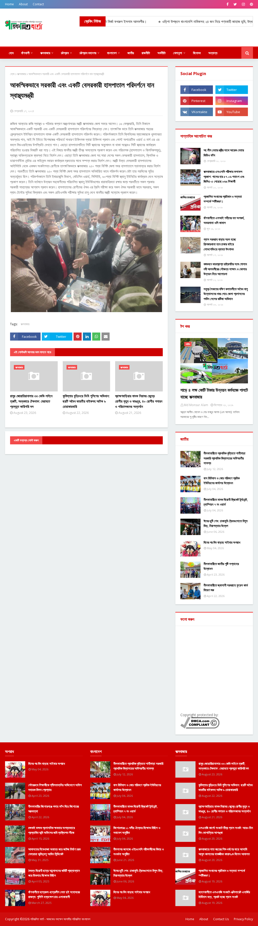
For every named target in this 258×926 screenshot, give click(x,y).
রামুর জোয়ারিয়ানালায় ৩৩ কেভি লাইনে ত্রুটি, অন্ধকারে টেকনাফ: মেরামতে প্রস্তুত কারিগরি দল (31, 401)
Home (9, 4)
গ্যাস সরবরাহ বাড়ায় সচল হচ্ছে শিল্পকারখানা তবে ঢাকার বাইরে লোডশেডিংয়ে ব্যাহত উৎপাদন (220, 244)
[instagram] (243, 4)
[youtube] (231, 112)
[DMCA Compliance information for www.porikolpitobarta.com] (199, 727)
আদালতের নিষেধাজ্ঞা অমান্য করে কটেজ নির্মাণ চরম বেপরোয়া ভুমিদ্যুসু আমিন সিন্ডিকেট (54, 851)
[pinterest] (251, 4)
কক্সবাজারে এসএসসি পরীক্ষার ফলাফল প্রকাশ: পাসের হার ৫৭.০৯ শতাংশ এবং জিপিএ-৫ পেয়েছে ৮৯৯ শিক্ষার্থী (224, 176)
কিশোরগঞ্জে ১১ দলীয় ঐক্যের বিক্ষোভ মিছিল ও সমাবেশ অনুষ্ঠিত (136, 830)
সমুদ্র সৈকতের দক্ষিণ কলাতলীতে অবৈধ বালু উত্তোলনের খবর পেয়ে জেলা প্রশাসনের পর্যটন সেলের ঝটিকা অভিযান (226, 294)
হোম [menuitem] (11, 53)
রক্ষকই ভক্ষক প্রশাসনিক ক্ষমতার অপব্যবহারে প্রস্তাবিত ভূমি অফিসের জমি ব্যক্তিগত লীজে (51, 830)
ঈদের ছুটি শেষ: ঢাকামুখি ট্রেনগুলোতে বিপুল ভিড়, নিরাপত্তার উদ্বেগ (226, 523)
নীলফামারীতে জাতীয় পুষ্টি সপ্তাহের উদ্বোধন (221, 566)
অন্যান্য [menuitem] (212, 53)
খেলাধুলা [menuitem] (177, 53)
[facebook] (227, 4)
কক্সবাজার (21, 74)
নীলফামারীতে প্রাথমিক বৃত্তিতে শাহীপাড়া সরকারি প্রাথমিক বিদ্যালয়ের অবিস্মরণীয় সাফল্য (224, 458)
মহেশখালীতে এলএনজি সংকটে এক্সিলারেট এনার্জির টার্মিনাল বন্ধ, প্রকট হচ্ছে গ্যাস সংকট (224, 894)
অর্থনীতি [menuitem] (161, 53)
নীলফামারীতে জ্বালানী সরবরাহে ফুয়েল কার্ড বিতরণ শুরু (226, 587)
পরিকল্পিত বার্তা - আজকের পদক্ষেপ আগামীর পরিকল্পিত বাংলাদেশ (60, 919)
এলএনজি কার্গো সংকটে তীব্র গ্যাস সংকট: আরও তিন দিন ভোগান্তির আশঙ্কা (226, 830)
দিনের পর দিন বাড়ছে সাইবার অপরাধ (222, 542)
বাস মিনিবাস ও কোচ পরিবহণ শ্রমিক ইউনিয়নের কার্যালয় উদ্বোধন (222, 480)
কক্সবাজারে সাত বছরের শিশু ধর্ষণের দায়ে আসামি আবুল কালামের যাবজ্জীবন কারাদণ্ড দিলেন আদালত (224, 851)
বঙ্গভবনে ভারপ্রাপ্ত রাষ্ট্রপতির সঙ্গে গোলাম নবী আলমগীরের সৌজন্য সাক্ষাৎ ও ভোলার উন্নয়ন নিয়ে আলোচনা (225, 269)
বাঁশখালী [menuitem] (25, 53)
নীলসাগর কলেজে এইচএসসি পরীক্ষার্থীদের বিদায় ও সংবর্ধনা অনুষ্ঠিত (138, 851)
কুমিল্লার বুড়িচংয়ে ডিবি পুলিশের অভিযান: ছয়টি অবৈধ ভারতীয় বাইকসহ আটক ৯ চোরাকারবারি (86, 401)
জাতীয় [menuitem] (130, 53)
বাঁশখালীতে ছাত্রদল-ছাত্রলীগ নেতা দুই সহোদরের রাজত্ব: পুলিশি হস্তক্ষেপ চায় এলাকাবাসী (54, 894)
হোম (12, 74)
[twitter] (235, 4)
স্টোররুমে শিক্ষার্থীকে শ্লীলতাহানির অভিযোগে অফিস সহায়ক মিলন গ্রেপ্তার (55, 787)
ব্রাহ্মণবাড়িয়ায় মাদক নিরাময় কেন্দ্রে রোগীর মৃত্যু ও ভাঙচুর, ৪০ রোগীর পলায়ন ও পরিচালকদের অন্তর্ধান (138, 401)
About (23, 4)
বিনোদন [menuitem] (197, 53)
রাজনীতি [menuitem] (146, 53)
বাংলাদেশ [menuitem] (112, 53)
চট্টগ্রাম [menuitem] (65, 53)
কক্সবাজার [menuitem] (45, 53)
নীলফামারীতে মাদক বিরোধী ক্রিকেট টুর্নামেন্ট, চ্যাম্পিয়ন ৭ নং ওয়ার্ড (226, 502)
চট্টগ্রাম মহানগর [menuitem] (88, 53)
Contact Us (221, 919)
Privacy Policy (243, 919)
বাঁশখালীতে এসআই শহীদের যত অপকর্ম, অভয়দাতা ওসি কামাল (224, 220)
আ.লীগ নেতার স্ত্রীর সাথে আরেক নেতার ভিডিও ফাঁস (224, 152)
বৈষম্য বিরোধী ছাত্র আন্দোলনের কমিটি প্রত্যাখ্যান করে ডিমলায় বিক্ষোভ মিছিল (54, 873)
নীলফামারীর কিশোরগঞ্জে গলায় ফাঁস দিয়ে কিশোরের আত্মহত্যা (53, 809)
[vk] (196, 112)
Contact (38, 4)
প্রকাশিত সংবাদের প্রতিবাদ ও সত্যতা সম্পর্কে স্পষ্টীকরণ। (223, 199)
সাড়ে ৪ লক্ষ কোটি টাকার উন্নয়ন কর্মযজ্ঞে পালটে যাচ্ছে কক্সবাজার (214, 393)
